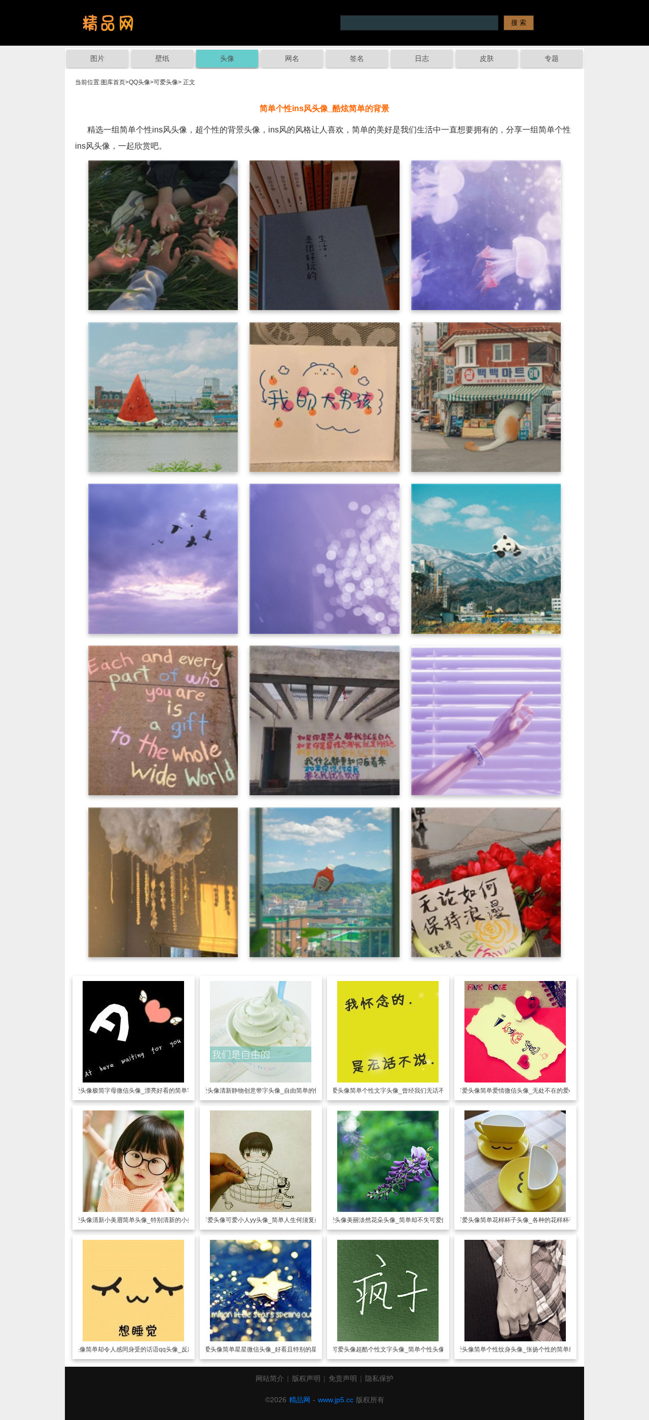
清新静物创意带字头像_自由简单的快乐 (273, 1090)
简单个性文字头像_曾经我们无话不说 (400, 1090)
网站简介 (270, 1378)
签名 (357, 58)
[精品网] (108, 23)
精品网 (299, 1400)
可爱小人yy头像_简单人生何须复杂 (273, 1220)
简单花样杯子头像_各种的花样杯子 (527, 1220)
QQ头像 (139, 82)
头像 (227, 58)
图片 (97, 58)
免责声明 (343, 1378)
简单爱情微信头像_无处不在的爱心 (527, 1090)
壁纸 (162, 58)
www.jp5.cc (335, 1400)
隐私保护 (379, 1378)
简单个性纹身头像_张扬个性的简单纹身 (527, 1349)
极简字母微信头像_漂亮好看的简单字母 (145, 1090)
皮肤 (487, 58)
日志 (422, 58)
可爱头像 (166, 82)
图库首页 (113, 82)
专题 (552, 58)
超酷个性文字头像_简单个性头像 (400, 1349)
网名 (292, 58)
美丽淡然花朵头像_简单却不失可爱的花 (400, 1220)
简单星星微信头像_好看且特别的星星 (273, 1349)
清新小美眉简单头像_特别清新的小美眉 (145, 1220)
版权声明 (306, 1378)
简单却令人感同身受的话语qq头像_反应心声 (146, 1349)
